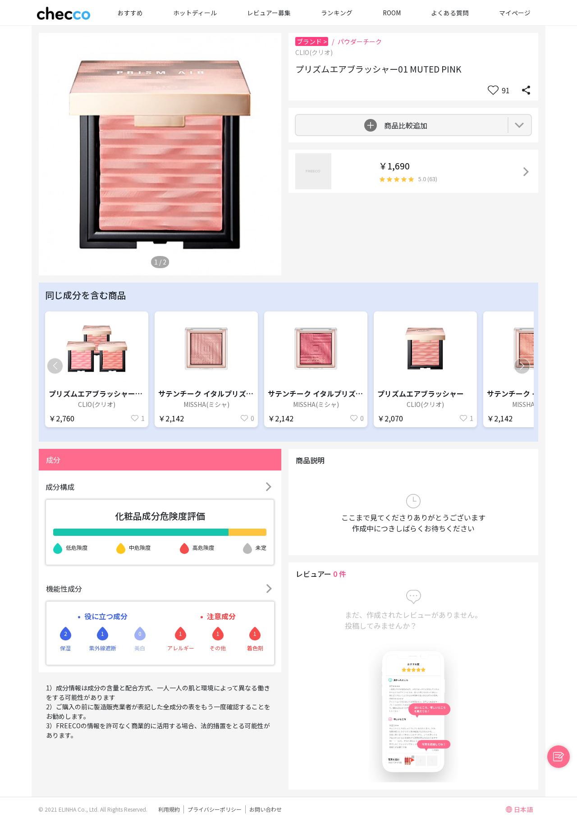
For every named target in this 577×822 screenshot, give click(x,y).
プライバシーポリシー (215, 809)
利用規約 (169, 809)
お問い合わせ (265, 809)
